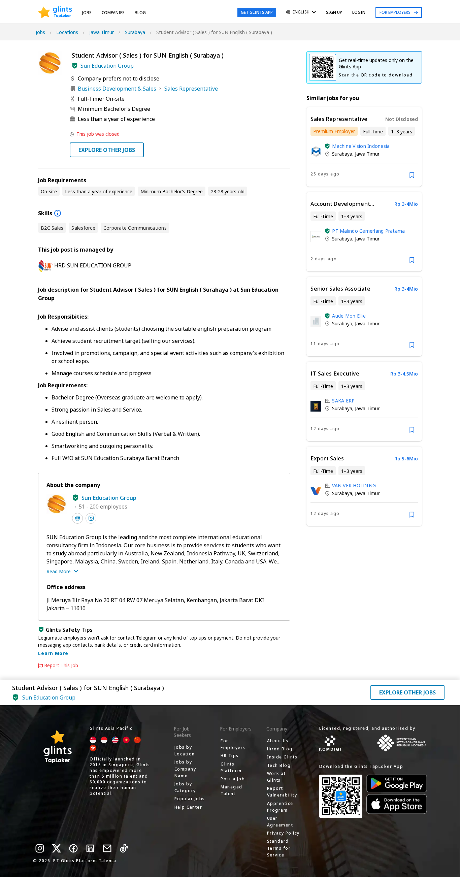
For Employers (395, 12)
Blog (140, 12)
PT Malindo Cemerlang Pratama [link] (368, 231)
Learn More (53, 653)
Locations (67, 32)
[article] (364, 147)
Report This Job (61, 665)
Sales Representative (191, 88)
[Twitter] (56, 848)
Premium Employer (334, 131)
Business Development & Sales (117, 88)
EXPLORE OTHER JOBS (106, 150)
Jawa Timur (101, 32)
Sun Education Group (107, 65)
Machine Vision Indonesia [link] (361, 146)
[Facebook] (73, 848)
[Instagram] (39, 848)
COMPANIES (113, 12)
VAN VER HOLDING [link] (354, 485)
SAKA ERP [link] (343, 400)
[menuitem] (301, 12)
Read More (58, 571)
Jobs (87, 12)
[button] (75, 66)
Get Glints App (257, 12)
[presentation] (55, 12)
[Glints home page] (55, 12)
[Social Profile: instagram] (91, 518)
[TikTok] (124, 848)
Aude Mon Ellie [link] (349, 316)
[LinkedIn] (90, 848)
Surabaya (135, 32)
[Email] (107, 848)
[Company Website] (77, 518)
